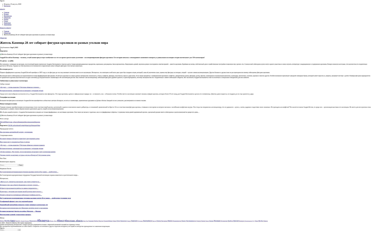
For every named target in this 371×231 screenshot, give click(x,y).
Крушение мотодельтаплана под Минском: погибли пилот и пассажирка (24, 208)
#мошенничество (177, 221)
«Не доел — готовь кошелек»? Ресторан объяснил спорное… (20, 87)
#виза (84, 221)
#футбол (260, 221)
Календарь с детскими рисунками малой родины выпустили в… (21, 191)
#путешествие (224, 221)
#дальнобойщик (108, 221)
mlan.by (2, 9)
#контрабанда (147, 221)
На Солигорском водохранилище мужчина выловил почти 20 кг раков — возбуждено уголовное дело (35, 198)
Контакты (7, 6)
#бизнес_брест (53, 221)
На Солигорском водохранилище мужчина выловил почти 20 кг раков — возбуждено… (29, 172)
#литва (159, 221)
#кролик (37, 122)
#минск (170, 221)
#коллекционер (29, 122)
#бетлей (2, 122)
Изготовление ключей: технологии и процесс (15, 214)
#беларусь (43, 220)
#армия (22, 221)
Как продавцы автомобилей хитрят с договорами (16, 132)
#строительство (248, 221)
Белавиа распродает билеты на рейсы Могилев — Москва (20, 211)
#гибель (96, 221)
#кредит (154, 221)
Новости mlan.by (5, 28)
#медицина (164, 221)
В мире (6, 14)
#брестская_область (11, 122)
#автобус (17, 221)
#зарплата (134, 221)
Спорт (6, 21)
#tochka (7, 221)
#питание (211, 221)
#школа (266, 221)
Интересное (8, 16)
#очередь (199, 221)
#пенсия (203, 221)
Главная (6, 12)
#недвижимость (191, 221)
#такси (256, 221)
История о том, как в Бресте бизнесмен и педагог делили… (19, 185)
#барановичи (33, 221)
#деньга (114, 221)
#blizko (2, 221)
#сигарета (241, 221)
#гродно (101, 221)
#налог (184, 221)
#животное (123, 221)
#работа (230, 221)
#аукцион (27, 221)
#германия (91, 221)
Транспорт (7, 23)
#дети (118, 221)
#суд (253, 221)
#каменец (21, 122)
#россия (236, 221)
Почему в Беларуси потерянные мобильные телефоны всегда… (21, 195)
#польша (217, 221)
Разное (6, 19)
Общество (7, 17)
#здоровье (140, 221)
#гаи (87, 221)
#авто (12, 220)
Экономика (7, 24)
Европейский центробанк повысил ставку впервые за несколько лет (24, 205)
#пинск (207, 221)
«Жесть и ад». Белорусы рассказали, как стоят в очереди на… (20, 182)
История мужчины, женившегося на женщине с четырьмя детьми (21, 90)
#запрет (129, 221)
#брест (60, 220)
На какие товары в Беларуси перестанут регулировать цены (20, 138)
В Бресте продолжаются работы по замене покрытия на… (19, 188)
